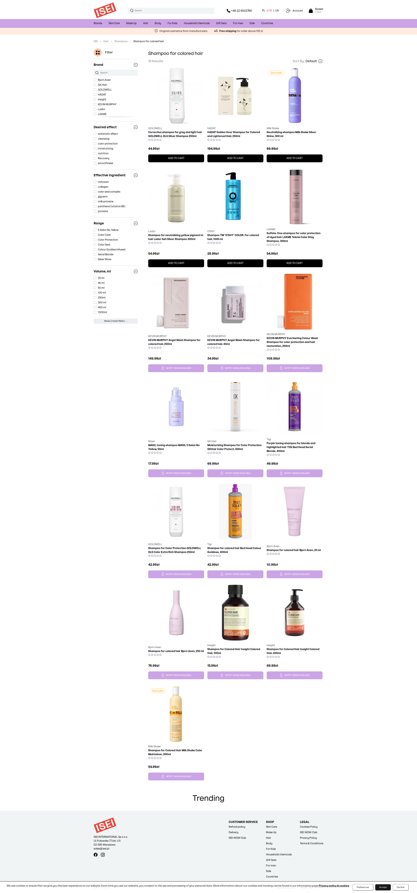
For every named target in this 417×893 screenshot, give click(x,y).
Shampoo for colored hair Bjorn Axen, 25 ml (294, 550)
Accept (383, 887)
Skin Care (114, 23)
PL (263, 10)
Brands (98, 23)
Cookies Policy (308, 826)
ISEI (96, 41)
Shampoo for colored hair (148, 41)
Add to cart (176, 158)
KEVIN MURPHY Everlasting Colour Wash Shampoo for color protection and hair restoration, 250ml (292, 342)
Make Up (131, 23)
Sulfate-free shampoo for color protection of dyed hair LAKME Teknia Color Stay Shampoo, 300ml (294, 237)
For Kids (172, 23)
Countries (267, 23)
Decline (400, 887)
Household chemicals (197, 23)
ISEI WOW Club (237, 838)
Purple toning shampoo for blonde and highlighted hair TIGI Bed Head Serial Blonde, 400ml (291, 447)
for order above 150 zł (241, 31)
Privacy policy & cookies (334, 885)
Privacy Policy (308, 838)
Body (158, 23)
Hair (145, 23)
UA (277, 10)
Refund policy (237, 826)
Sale (252, 23)
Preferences (363, 887)
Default (311, 61)
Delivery (233, 832)
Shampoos (121, 41)
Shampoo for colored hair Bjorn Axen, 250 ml (176, 651)
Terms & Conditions (311, 843)
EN (270, 10)
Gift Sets (221, 23)
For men (238, 23)
